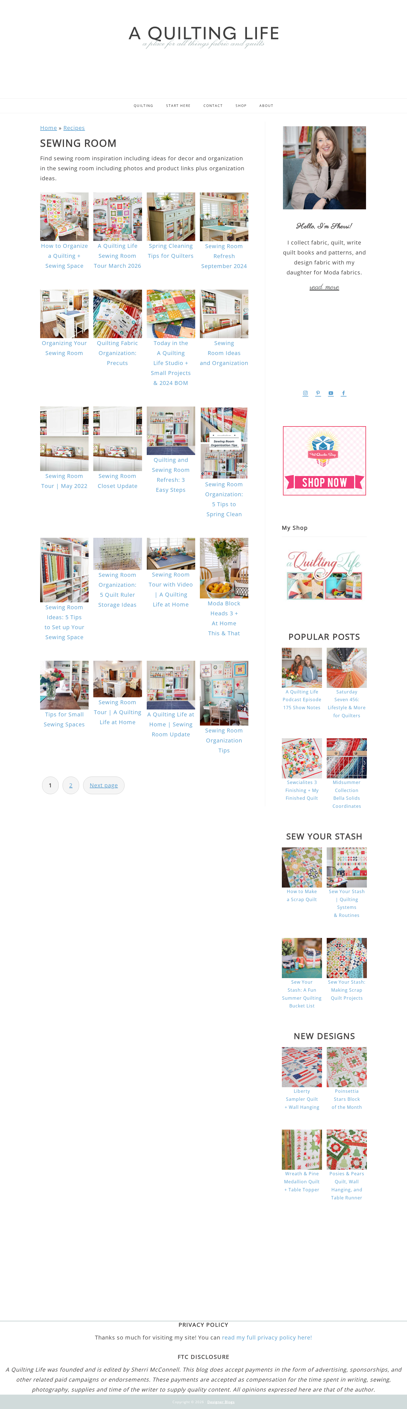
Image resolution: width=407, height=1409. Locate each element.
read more (324, 287)
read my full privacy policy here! (267, 1337)
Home (48, 128)
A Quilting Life (203, 37)
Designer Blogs (221, 1402)
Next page (104, 785)
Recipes (74, 128)
